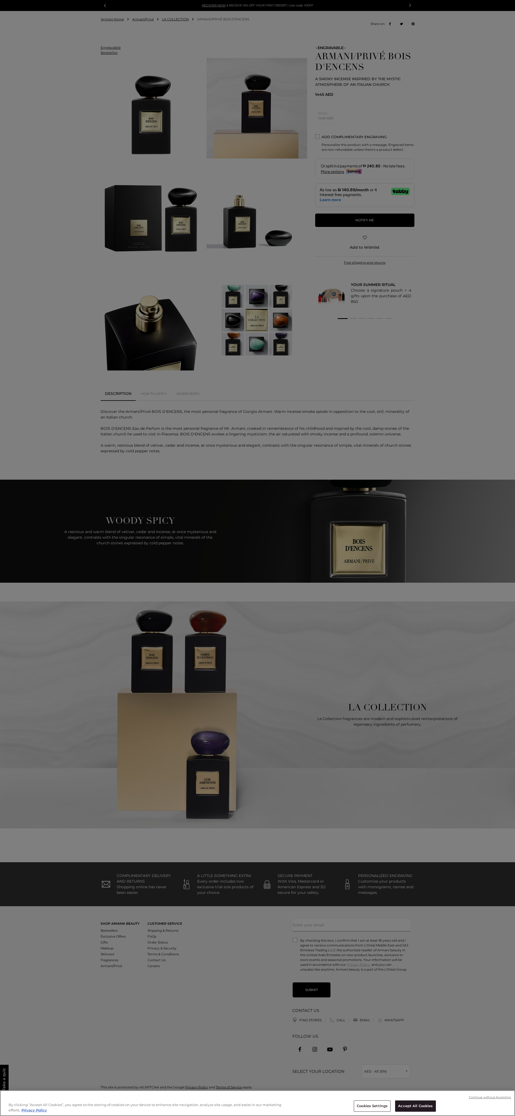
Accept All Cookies (415, 1106)
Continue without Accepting (490, 1097)
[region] (257, 1103)
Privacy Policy (34, 1110)
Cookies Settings (372, 1106)
